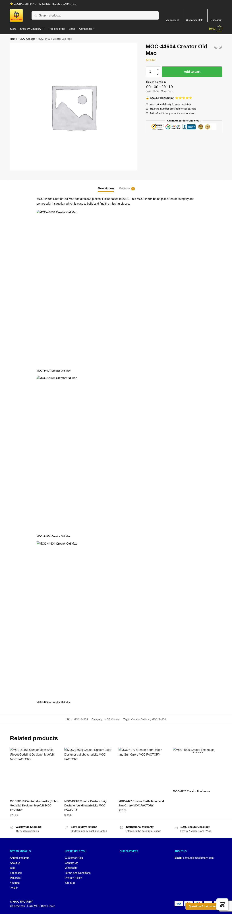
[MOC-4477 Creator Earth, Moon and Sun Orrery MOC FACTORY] (143, 772)
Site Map (70, 882)
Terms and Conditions (78, 872)
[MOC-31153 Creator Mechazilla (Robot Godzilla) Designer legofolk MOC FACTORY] (34, 772)
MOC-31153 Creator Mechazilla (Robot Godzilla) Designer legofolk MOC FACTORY (34, 806)
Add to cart (192, 72)
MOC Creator (27, 38)
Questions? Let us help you (206, 906)
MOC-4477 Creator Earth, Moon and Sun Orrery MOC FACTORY (141, 803)
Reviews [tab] (124, 188)
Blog (12, 867)
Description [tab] (106, 188)
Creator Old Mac (140, 719)
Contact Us (71, 862)
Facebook (16, 872)
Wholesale (71, 867)
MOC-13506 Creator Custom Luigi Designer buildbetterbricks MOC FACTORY (85, 806)
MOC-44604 (159, 719)
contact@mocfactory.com (198, 857)
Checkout (216, 19)
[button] (222, 904)
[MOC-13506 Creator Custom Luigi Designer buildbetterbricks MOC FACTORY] (88, 772)
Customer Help (194, 19)
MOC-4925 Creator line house (191, 791)
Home (13, 38)
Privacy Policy (73, 877)
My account (172, 19)
